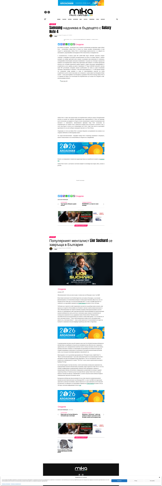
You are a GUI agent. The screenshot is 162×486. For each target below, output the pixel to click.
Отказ (135, 480)
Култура (69, 19)
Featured (71, 409)
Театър (97, 19)
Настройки (152, 480)
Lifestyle (85, 19)
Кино (81, 19)
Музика (58, 19)
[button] (159, 477)
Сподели (80, 44)
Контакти (103, 19)
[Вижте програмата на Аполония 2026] (81, 5)
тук (80, 385)
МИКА (55, 36)
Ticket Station (82, 303)
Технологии (91, 19)
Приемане (119, 480)
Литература (75, 19)
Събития (64, 19)
